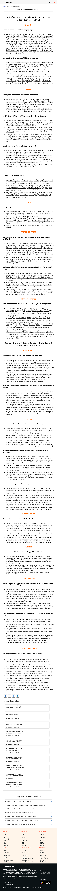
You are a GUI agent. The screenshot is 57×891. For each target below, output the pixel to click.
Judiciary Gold (25, 852)
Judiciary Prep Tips (44, 858)
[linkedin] (17, 697)
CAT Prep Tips (43, 860)
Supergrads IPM (25, 854)
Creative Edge (25, 855)
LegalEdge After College (27, 858)
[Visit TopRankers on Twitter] (47, 873)
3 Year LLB (6, 845)
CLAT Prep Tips (43, 850)
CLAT (5, 834)
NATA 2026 (42, 839)
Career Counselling (8, 860)
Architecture (7, 855)
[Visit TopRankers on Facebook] (43, 873)
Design (5, 857)
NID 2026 (42, 840)
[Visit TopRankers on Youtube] (41, 873)
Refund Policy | (26, 887)
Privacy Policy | (17, 887)
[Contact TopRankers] (49, 2)
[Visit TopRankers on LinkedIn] (49, 873)
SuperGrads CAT (26, 860)
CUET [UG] (6, 839)
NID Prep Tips (43, 857)
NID (4, 842)
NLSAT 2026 (42, 845)
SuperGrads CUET (26, 857)
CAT (5, 843)
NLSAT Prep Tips (43, 861)
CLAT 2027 (42, 834)
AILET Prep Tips (43, 852)
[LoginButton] (54, 2)
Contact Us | (33, 887)
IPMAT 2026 (42, 836)
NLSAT (5, 861)
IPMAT (5, 837)
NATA (5, 840)
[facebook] (5, 697)
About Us (40, 887)
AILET (23, 836)
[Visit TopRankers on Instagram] (45, 873)
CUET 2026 (42, 837)
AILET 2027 (42, 842)
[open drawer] (2, 2)
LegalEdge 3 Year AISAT (27, 861)
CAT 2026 (42, 843)
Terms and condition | (8, 887)
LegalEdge (24, 850)
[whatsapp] (9, 697)
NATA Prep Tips (43, 855)
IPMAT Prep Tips (43, 854)
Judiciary (6, 836)
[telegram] (13, 697)
